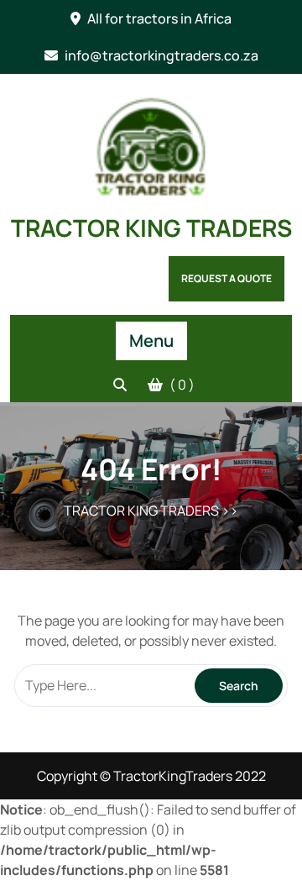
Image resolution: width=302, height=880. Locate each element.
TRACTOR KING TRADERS (151, 228)
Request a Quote (226, 278)
